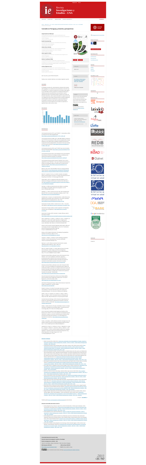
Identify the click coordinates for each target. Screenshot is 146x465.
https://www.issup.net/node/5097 (48, 285)
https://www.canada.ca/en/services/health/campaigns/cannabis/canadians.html (57, 216)
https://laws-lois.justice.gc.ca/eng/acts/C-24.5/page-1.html (58, 205)
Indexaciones (58, 19)
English (92, 67)
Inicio (43, 24)
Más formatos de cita (79, 124)
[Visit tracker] (97, 93)
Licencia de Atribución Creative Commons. (71, 449)
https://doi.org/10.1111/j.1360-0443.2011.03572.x (51, 245)
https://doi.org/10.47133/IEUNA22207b (51, 75)
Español (92, 69)
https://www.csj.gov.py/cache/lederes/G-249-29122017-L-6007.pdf (54, 157)
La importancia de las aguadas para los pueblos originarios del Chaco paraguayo (63, 362)
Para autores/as (93, 58)
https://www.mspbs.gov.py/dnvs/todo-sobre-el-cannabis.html (53, 262)
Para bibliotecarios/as (94, 60)
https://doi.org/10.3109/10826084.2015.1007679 (51, 235)
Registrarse (74, 2)
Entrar (79, 2)
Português (93, 70)
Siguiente (84, 397)
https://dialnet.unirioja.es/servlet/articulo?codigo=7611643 (53, 201)
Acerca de (50, 19)
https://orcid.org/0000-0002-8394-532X (47, 45)
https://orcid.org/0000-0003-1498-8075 (47, 64)
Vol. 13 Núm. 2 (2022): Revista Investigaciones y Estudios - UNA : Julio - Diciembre (66, 24)
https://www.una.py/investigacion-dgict (49, 447)
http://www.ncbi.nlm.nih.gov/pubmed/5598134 (51, 194)
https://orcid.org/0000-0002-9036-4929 (47, 39)
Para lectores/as (93, 56)
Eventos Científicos (67, 19)
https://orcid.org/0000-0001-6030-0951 (47, 57)
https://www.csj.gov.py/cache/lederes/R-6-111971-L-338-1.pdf (53, 136)
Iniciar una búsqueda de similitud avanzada (56, 399)
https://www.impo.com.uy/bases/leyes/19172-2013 (51, 280)
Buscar (102, 19)
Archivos (44, 19)
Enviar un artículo (95, 49)
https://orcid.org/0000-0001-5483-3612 (47, 51)
